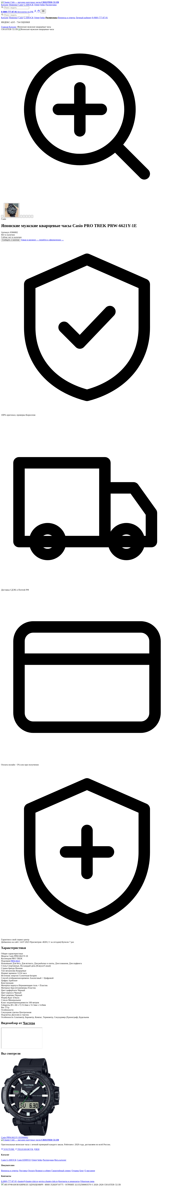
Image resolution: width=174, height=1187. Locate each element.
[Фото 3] (21, 216)
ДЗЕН (36, 1149)
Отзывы (75, 1170)
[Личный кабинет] (35, 12)
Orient (37, 5)
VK (31, 1149)
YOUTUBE (9, 1149)
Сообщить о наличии (10, 240)
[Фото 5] (27, 216)
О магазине (89, 1170)
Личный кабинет (83, 17)
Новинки (13, 5)
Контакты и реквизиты (69, 1181)
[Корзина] (39, 12)
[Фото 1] (2, 216)
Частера (29, 1023)
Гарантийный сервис (61, 1170)
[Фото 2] (12, 210)
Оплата (31, 1170)
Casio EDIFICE (24, 1160)
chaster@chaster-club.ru (27, 1181)
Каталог (5, 5)
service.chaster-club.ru (48, 1181)
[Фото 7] (32, 216)
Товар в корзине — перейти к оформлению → (42, 240)
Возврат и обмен (43, 1170)
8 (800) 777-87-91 (100, 17)
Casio (20, 5)
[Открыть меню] (43, 11)
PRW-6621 (15, 961)
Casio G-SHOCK (8, 1160)
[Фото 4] (24, 216)
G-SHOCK (29, 5)
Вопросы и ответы (66, 17)
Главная (4, 27)
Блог (82, 1170)
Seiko (42, 5)
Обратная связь (87, 1181)
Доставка (23, 1170)
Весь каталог (60, 1160)
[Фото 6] (29, 216)
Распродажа (51, 5)
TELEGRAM (23, 1149)
